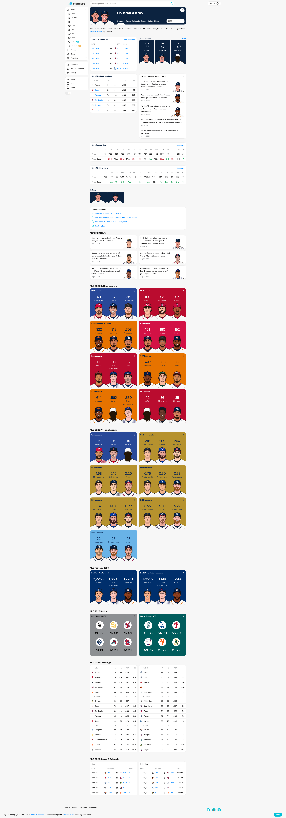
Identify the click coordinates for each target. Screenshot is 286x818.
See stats (180, 145)
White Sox (148, 701)
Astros (146, 729)
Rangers (147, 734)
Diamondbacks (101, 739)
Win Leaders (96, 435)
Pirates (98, 95)
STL (124, 777)
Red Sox (147, 682)
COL (109, 787)
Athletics (147, 744)
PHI (109, 777)
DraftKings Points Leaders (151, 573)
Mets (97, 692)
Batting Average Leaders (102, 323)
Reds (97, 90)
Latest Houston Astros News (153, 76)
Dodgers (98, 729)
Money (74, 46)
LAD (119, 68)
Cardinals (99, 100)
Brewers (98, 105)
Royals (146, 721)
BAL (109, 772)
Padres (98, 734)
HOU (110, 792)
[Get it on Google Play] (214, 810)
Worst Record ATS (148, 616)
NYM (172, 792)
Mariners (147, 739)
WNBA (74, 17)
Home (67, 807)
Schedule (136, 21)
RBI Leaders (145, 291)
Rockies (98, 749)
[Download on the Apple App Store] (208, 810)
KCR (157, 787)
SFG (124, 792)
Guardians (148, 706)
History (157, 21)
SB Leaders (145, 391)
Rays (145, 672)
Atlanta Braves (96, 31)
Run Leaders (96, 356)
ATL (119, 48)
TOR (172, 787)
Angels (146, 749)
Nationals (99, 687)
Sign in (212, 3)
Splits (150, 21)
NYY (172, 782)
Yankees (147, 677)
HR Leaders (96, 291)
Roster (144, 21)
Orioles (146, 687)
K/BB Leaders (146, 500)
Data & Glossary (77, 68)
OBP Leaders (145, 356)
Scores (73, 50)
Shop (72, 87)
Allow (278, 814)
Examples (74, 64)
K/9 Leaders (96, 500)
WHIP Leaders (146, 467)
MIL (156, 792)
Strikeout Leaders (148, 435)
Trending (83, 807)
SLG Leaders (96, 391)
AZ (124, 787)
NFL (73, 37)
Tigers (146, 716)
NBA (74, 29)
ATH (125, 782)
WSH (172, 772)
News (72, 54)
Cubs (97, 110)
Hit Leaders (145, 323)
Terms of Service (37, 814)
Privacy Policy (68, 814)
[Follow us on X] (219, 810)
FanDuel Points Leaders (101, 573)
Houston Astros (130, 12)
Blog (72, 83)
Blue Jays (147, 692)
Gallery (73, 72)
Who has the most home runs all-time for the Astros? (116, 217)
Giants (97, 744)
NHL (74, 33)
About (73, 79)
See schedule (129, 39)
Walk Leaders (97, 532)
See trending (100, 226)
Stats (128, 21)
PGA (74, 42)
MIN (124, 772)
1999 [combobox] (170, 21)
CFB (73, 25)
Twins (146, 711)
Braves (97, 672)
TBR (109, 782)
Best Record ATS (98, 616)
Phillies (98, 677)
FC (73, 21)
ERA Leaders (96, 467)
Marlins (98, 682)
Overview (121, 21)
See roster (181, 38)
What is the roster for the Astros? (108, 213)
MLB (74, 13)
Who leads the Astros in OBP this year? (111, 221)
